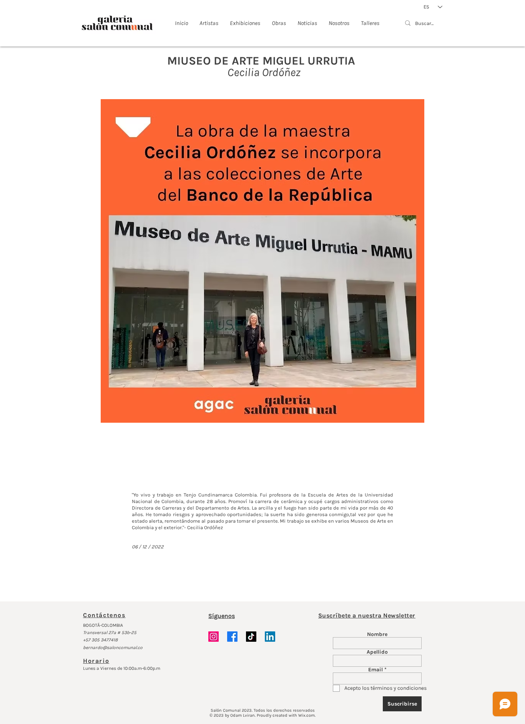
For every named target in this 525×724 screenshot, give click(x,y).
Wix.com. (307, 715)
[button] (262, 261)
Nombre (377, 634)
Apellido (377, 652)
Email (375, 670)
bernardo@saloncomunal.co (113, 647)
